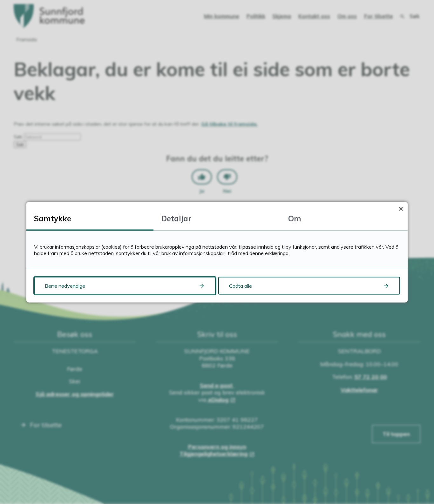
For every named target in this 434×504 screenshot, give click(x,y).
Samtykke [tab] (52, 218)
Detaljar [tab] (176, 218)
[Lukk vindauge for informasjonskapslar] (401, 208)
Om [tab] (294, 218)
